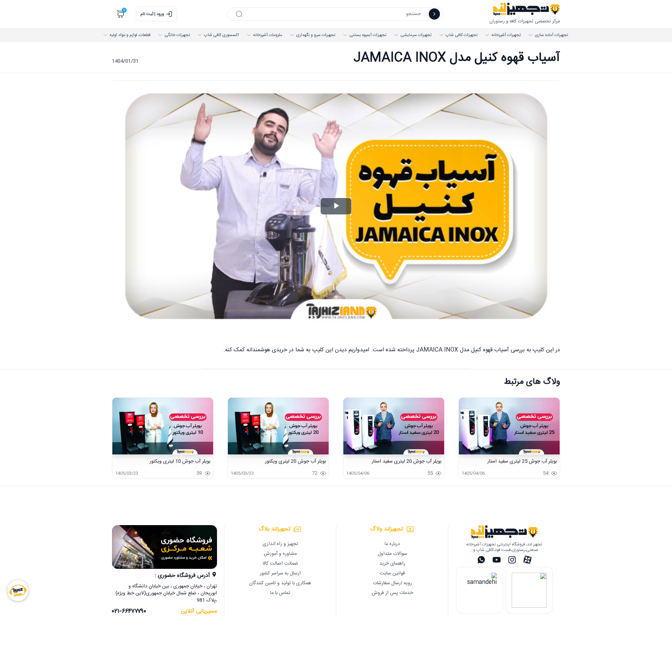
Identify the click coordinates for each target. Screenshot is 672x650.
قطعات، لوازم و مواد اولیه (130, 34)
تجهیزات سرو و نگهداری (315, 34)
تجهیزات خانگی (177, 34)
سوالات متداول (392, 554)
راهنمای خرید (392, 563)
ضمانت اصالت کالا (280, 563)
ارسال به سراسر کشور (280, 573)
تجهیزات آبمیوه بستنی (367, 34)
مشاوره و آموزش (280, 554)
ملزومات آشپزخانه (267, 34)
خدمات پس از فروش (392, 593)
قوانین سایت (392, 573)
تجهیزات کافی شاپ (461, 34)
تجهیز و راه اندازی (280, 544)
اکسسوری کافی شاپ (221, 34)
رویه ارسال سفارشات (392, 583)
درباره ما (392, 544)
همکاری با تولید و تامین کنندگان (280, 583)
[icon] (434, 14)
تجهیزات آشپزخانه (506, 34)
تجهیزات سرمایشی (416, 34)
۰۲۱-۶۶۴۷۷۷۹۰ (129, 611)
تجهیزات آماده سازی (551, 34)
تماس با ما (280, 593)
